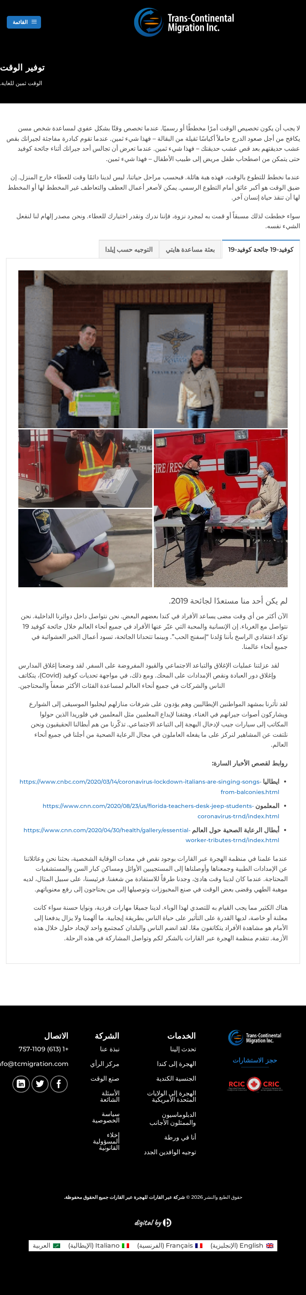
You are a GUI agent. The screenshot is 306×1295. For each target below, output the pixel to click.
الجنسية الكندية (176, 1078)
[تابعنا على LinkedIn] (20, 1084)
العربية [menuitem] (41, 1245)
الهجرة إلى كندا (176, 1064)
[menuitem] (241, 1245)
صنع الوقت (105, 1078)
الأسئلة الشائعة (110, 1096)
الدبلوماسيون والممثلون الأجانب (172, 1118)
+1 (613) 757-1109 (44, 1049)
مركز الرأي (105, 1064)
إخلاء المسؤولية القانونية (106, 1141)
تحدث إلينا (183, 1049)
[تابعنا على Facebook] (58, 1084)
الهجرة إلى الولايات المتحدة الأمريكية (171, 1096)
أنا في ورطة (180, 1137)
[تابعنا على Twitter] (40, 1084)
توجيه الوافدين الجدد (170, 1152)
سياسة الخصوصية (106, 1117)
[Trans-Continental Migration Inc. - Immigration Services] (212, 22)
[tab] (261, 249)
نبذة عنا (110, 1049)
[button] (24, 22)
